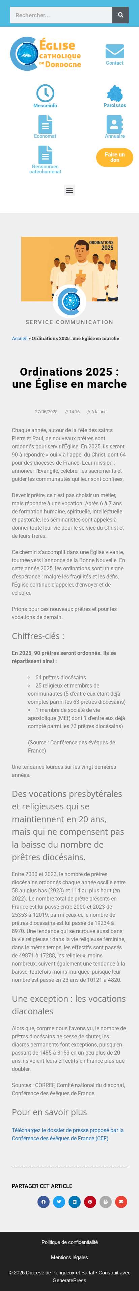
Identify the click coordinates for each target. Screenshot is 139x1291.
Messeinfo (45, 106)
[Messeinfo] (45, 93)
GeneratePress (69, 1280)
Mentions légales (69, 1257)
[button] (69, 190)
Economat (45, 136)
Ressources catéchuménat (45, 169)
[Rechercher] (120, 15)
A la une (99, 411)
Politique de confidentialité (69, 1242)
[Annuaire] (115, 124)
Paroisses (115, 105)
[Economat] (45, 124)
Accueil (20, 338)
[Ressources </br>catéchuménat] (45, 155)
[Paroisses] (115, 93)
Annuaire (115, 136)
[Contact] (115, 51)
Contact (114, 63)
